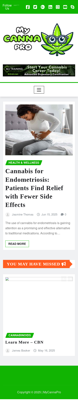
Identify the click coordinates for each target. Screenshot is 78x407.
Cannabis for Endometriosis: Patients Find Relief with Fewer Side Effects (34, 187)
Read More (17, 244)
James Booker (21, 350)
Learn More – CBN (24, 342)
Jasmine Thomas (23, 214)
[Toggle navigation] (39, 90)
